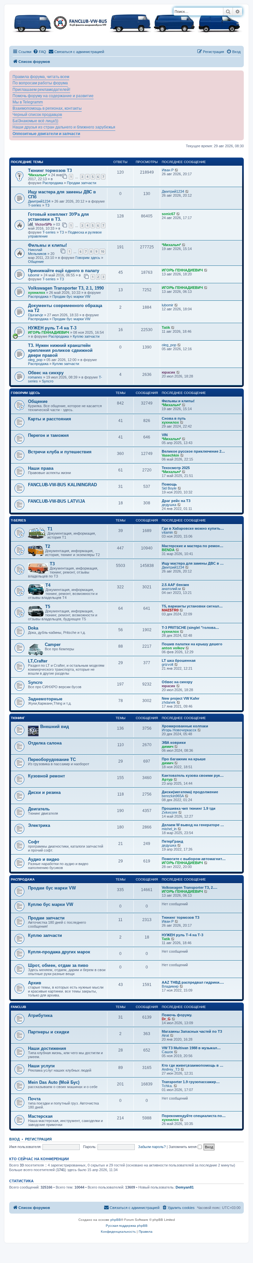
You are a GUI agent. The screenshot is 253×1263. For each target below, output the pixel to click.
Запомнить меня (183, 1147)
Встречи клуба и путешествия (60, 451)
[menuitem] (39, 52)
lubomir (34, 275)
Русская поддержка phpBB (127, 1225)
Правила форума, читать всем (41, 76)
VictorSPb (43, 224)
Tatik (166, 327)
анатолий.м (171, 589)
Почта (34, 1098)
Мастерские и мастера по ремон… (192, 546)
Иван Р (168, 170)
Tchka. (167, 1086)
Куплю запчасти (86, 336)
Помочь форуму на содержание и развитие (53, 96)
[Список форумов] (126, 22)
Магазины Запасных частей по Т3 (192, 1031)
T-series (34, 205)
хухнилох (36, 293)
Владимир (170, 986)
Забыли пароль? (152, 1147)
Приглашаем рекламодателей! (41, 89)
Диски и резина (44, 792)
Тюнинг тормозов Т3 (50, 170)
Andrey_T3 (171, 1069)
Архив (34, 982)
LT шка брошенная (178, 660)
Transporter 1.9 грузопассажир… (191, 1082)
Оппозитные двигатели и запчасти (46, 133)
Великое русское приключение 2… (193, 451)
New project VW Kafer (180, 698)
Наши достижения (47, 1048)
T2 (47, 546)
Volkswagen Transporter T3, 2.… (189, 887)
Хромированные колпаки (185, 726)
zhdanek (169, 702)
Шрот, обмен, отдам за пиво (58, 965)
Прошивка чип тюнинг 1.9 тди (188, 808)
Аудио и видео (43, 859)
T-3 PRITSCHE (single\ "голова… (190, 628)
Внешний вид (54, 726)
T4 (47, 585)
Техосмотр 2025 (176, 468)
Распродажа (52, 183)
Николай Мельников (37, 252)
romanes (35, 377)
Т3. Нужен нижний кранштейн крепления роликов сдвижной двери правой (60, 350)
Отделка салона (45, 743)
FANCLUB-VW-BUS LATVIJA (56, 501)
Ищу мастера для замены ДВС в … (193, 563)
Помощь (169, 484)
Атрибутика (40, 1015)
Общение (36, 262)
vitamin (167, 532)
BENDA (168, 550)
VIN (165, 435)
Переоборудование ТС (52, 759)
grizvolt (167, 664)
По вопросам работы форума (40, 83)
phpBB (115, 1219)
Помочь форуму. (177, 1015)
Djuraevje (35, 315)
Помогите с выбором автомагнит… (194, 859)
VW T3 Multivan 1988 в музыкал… (191, 1048)
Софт (33, 841)
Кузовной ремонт (46, 775)
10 (102, 251)
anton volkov (173, 648)
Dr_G (166, 1019)
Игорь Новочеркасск (179, 730)
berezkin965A (173, 796)
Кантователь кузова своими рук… (193, 775)
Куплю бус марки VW (50, 904)
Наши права (40, 468)
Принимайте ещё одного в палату (63, 270)
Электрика (39, 825)
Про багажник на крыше (184, 759)
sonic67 (168, 214)
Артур (167, 779)
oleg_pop (35, 360)
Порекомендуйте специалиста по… (194, 1116)
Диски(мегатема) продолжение (190, 792)
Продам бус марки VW (71, 296)
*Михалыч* (37, 175)
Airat (165, 1035)
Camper (53, 644)
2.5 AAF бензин (175, 585)
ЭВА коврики (174, 742)
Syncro (47, 381)
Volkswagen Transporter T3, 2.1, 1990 (66, 288)
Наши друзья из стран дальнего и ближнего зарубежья (64, 127)
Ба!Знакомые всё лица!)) (35, 121)
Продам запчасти (81, 183)
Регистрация (38, 1139)
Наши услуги (41, 1065)
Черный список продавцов (37, 114)
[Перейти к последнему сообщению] (177, 170)
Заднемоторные (45, 698)
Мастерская (40, 1116)
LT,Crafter (37, 661)
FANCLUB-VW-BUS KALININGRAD (62, 484)
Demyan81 (185, 1187)
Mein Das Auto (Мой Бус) (53, 1082)
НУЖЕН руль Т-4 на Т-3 (52, 327)
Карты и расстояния (49, 418)
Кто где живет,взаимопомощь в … (192, 1065)
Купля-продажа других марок (59, 951)
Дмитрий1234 (39, 201)
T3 (47, 205)
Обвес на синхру (46, 372)
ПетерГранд (172, 841)
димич (167, 746)
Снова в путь (174, 418)
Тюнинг (18, 718)
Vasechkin (170, 455)
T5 (47, 606)
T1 (49, 528)
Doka (33, 628)
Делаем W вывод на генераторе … (193, 825)
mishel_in (169, 829)
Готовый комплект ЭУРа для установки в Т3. (58, 217)
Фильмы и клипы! (47, 245)
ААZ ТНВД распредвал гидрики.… (193, 982)
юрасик (168, 372)
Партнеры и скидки (48, 1031)
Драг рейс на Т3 (176, 501)
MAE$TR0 (170, 610)
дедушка (169, 505)
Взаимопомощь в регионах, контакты (47, 108)
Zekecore (169, 812)
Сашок (167, 1052)
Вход (14, 1139)
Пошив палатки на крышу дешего (192, 644)
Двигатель (39, 808)
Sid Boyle (169, 488)
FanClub (18, 1007)
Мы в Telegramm (28, 102)
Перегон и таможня (48, 435)
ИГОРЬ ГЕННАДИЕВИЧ (182, 270)
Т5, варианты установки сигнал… (192, 606)
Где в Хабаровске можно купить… (193, 528)
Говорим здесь (87, 258)
